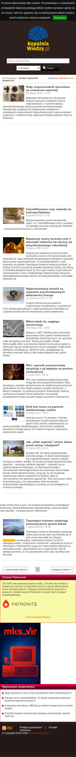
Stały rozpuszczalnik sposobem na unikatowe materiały (48, 88)
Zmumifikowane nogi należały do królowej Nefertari (49, 210)
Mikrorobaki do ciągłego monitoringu (43, 323)
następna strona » (62, 569)
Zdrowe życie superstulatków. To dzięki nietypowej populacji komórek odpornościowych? (38, 699)
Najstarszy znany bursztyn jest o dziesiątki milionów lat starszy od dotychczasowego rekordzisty (49, 242)
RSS (9, 728)
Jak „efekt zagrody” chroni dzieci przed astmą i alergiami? (49, 443)
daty (72, 78)
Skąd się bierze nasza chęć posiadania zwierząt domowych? (38, 693)
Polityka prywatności (31, 727)
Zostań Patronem (14, 577)
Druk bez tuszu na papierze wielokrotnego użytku (44, 408)
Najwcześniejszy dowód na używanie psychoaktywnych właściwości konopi (45, 292)
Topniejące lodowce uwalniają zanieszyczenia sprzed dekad (47, 522)
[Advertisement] (38, 164)
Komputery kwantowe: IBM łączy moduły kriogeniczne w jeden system (39, 707)
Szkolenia (25, 730)
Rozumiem (60, 17)
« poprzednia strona (15, 569)
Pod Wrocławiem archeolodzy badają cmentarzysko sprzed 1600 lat (37, 715)
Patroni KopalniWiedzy (38, 617)
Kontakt (53, 727)
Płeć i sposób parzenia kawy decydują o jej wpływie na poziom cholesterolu (49, 368)
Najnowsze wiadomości (18, 686)
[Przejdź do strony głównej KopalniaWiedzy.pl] (38, 38)
